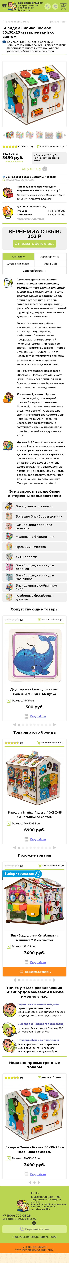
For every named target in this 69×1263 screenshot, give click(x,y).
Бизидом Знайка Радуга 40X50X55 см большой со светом (35, 815)
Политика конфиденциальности (34, 1236)
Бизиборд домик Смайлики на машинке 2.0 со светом (34, 938)
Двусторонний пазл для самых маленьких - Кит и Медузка (34, 692)
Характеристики (50, 256)
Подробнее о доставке (30, 218)
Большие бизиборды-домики (39, 516)
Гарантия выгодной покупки (38, 1004)
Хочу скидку (31, 169)
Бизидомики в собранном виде (36, 587)
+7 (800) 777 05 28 (16, 1215)
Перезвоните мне (37, 1229)
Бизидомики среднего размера (34, 526)
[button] (65, 135)
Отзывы (50, 263)
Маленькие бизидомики (35, 537)
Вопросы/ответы (34, 270)
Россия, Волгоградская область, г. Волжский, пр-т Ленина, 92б (48, 1206)
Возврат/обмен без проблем (38, 1040)
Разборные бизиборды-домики (34, 597)
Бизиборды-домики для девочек (35, 567)
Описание (18, 256)
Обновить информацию (20, 179)
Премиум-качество (31, 547)
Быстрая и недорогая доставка (41, 1023)
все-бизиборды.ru (30, 6)
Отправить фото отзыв (34, 244)
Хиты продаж (26, 557)
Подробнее (38, 716)
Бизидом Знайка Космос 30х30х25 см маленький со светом (34, 1149)
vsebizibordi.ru (35, 1247)
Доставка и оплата (18, 263)
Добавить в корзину (38, 971)
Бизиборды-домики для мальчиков (35, 577)
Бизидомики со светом (34, 506)
